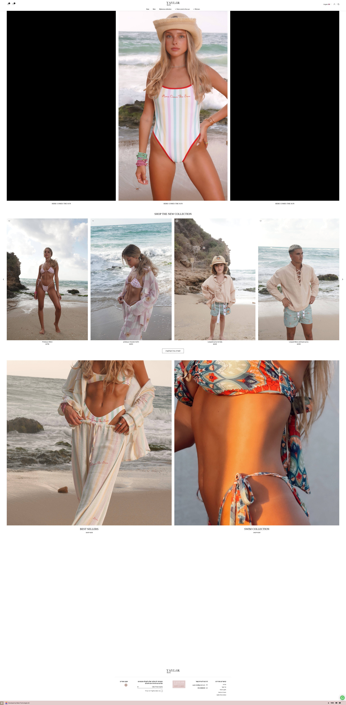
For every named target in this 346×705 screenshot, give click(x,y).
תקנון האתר (223, 689)
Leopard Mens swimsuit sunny (298, 342)
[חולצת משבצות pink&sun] (131, 279)
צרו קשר (224, 687)
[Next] (3, 279)
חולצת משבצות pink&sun (131, 342)
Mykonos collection (165, 9)
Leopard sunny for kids (215, 342)
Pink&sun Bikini (47, 342)
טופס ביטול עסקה (221, 695)
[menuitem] (327, 4)
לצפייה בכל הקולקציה (173, 351)
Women (197, 9)
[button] (2, 703)
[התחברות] (334, 4)
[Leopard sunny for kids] (214, 279)
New (147, 9)
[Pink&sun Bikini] (47, 279)
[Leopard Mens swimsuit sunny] (298, 279)
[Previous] (342, 279)
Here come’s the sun (183, 9)
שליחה (139, 686)
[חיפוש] (338, 4)
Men (154, 9)
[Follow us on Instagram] (126, 685)
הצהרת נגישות (222, 692)
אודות (224, 684)
